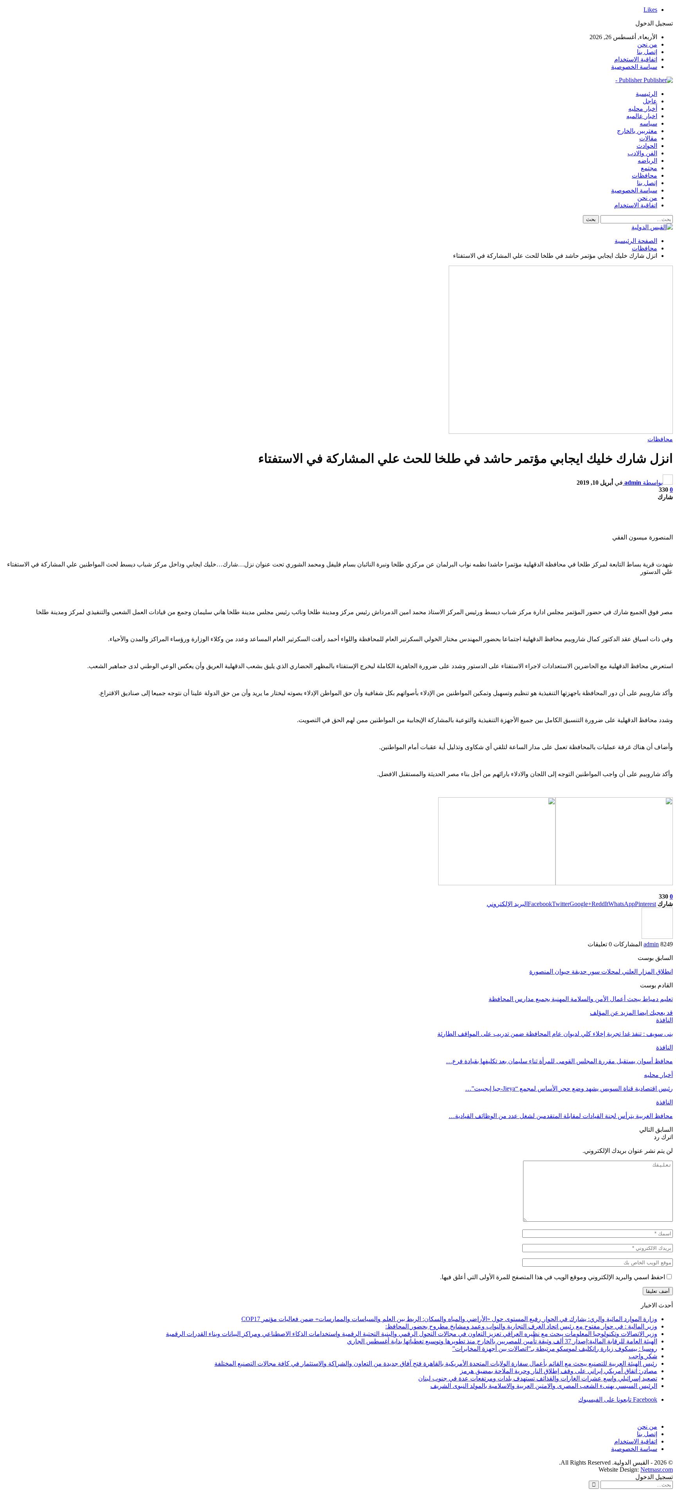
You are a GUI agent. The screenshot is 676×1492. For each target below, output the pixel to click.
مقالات (648, 138)
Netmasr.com (656, 1469)
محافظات (644, 175)
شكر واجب (643, 1356)
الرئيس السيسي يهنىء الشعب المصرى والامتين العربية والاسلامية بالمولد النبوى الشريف (543, 1385)
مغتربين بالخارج (637, 131)
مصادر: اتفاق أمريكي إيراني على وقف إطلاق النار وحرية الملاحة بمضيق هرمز (558, 1371)
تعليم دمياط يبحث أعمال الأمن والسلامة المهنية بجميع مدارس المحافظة (581, 999)
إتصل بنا (647, 52)
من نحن (647, 44)
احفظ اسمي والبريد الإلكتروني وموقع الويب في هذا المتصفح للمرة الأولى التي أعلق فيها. (552, 1277)
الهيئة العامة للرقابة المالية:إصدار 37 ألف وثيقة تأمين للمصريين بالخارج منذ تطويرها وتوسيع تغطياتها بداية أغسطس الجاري (502, 1341)
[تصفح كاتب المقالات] (657, 936)
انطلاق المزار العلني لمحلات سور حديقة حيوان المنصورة (601, 971)
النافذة (664, 1020)
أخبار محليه (642, 108)
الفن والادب (642, 153)
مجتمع (649, 168)
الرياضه (647, 160)
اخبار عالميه (641, 116)
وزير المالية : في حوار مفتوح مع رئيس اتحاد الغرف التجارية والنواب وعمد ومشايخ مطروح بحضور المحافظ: (521, 1326)
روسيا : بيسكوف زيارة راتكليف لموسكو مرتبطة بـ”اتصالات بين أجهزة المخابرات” (554, 1348)
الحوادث (646, 145)
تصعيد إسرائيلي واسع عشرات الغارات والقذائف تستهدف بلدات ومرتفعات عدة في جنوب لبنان (537, 1378)
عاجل (650, 101)
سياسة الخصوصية (634, 66)
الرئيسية (646, 93)
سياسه (648, 123)
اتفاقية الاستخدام (635, 59)
